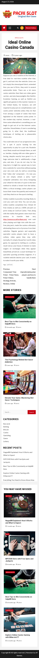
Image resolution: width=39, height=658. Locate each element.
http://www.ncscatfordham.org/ (15, 219)
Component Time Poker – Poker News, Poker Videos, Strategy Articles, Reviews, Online (11, 276)
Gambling (7, 435)
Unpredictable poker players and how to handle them (28, 273)
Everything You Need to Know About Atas (18, 480)
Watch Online (31, 28)
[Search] (17, 28)
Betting (6, 427)
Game (5, 438)
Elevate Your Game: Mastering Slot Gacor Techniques (19, 399)
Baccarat (6, 424)
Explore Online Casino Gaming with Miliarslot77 (17, 636)
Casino (5, 432)
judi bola (9, 264)
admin (7, 55)
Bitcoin (6, 430)
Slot (7, 534)
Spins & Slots (19, 38)
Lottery (6, 441)
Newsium (29, 653)
